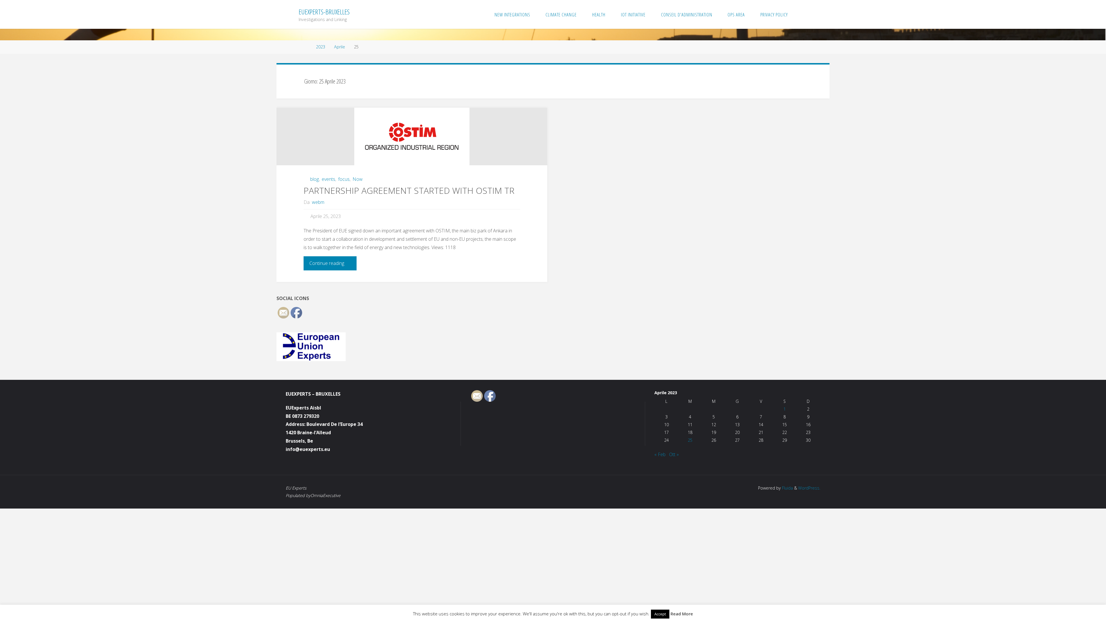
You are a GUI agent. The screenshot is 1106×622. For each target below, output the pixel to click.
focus (344, 179)
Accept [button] (660, 614)
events (328, 179)
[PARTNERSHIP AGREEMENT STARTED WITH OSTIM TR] (411, 136)
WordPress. (809, 488)
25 (690, 440)
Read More (682, 614)
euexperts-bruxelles (324, 11)
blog (314, 179)
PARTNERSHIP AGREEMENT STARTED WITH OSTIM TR (409, 190)
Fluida (787, 488)
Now (358, 179)
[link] (801, 14)
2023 (320, 47)
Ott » (674, 454)
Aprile (339, 47)
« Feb (660, 454)
